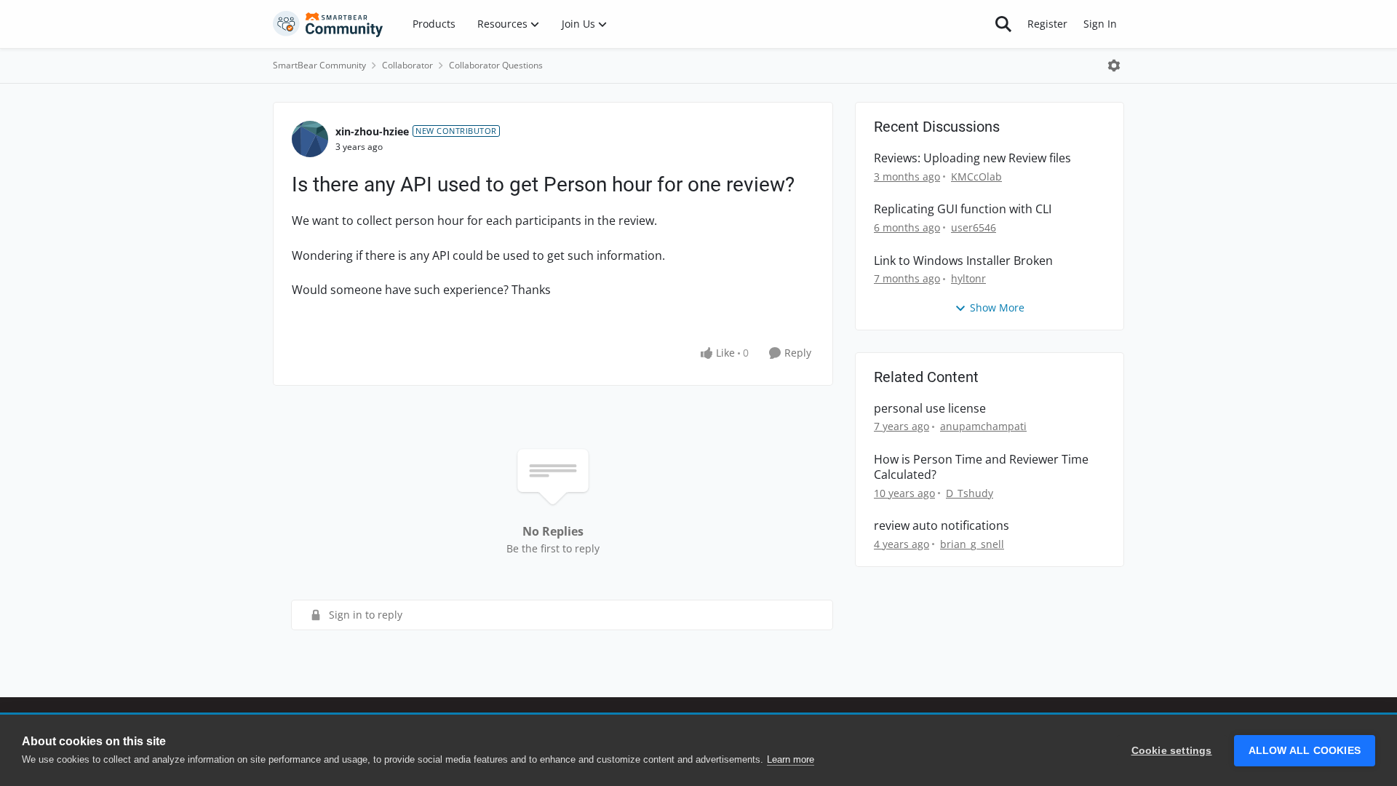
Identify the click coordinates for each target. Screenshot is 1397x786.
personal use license (930, 408)
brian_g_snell (972, 544)
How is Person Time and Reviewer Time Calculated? (981, 467)
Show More (997, 307)
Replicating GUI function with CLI (962, 209)
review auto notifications (941, 525)
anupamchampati (983, 426)
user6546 (973, 227)
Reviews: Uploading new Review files (972, 158)
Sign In (1100, 24)
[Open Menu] (1114, 65)
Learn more (790, 759)
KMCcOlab (976, 176)
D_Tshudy (969, 493)
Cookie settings (1171, 750)
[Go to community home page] (328, 24)
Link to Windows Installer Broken (963, 261)
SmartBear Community (319, 65)
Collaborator (407, 65)
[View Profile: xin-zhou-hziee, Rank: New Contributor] (310, 139)
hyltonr (968, 278)
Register (1047, 24)
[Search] (1003, 24)
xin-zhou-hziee (372, 131)
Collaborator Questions (496, 65)
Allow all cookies (1305, 750)
